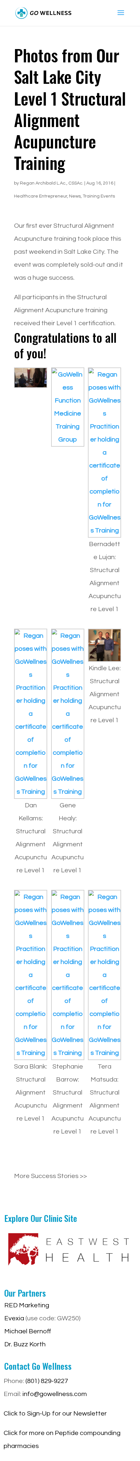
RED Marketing (26, 1305)
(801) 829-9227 (46, 1381)
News (75, 196)
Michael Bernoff (27, 1331)
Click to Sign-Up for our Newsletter (55, 1413)
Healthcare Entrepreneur (40, 196)
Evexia (14, 1318)
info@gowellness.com (54, 1394)
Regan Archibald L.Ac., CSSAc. (51, 183)
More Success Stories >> (50, 1176)
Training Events (99, 196)
